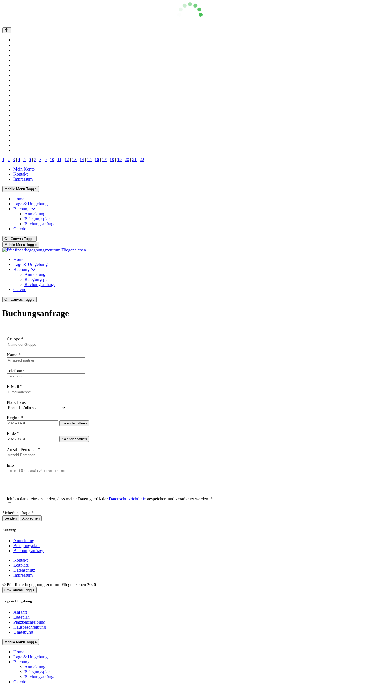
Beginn (15, 417)
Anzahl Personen (23, 449)
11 (59, 159)
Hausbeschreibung (29, 627)
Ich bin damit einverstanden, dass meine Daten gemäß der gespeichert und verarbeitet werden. (110, 499)
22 (142, 159)
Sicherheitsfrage (18, 512)
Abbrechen (31, 518)
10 (52, 159)
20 (127, 159)
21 (134, 159)
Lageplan (21, 617)
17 (104, 159)
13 (74, 159)
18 (112, 159)
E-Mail (14, 386)
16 (97, 159)
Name (14, 354)
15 (89, 159)
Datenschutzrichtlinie (127, 499)
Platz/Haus (16, 402)
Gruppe (15, 339)
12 (67, 159)
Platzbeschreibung (29, 622)
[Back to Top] (6, 30)
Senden (10, 518)
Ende (13, 433)
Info (10, 465)
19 (119, 159)
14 (82, 159)
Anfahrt (20, 612)
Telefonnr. (15, 370)
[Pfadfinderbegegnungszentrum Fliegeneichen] (44, 250)
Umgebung (23, 632)
